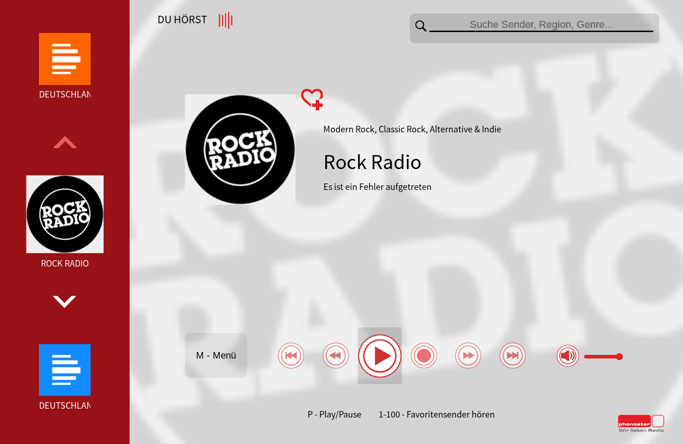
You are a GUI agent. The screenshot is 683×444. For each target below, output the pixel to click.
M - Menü (216, 355)
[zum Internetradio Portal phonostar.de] (641, 430)
